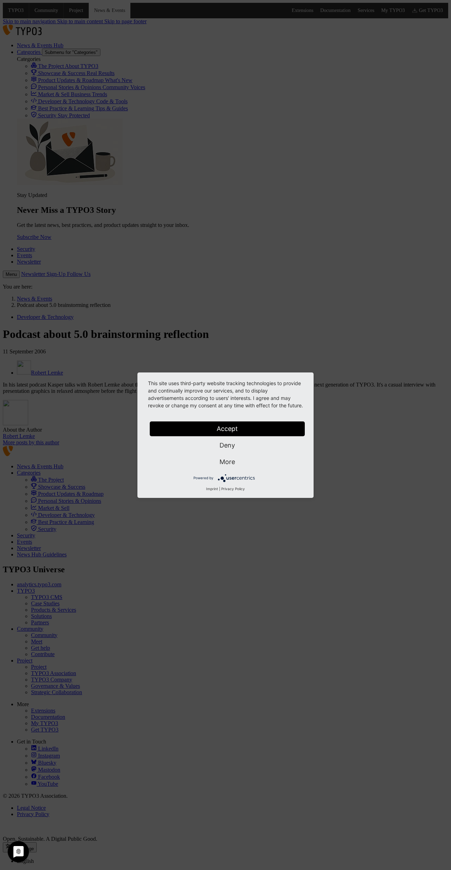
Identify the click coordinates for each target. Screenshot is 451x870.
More (227, 461)
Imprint (212, 489)
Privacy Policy (233, 489)
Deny (227, 445)
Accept (227, 428)
